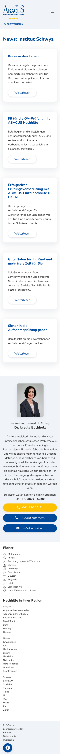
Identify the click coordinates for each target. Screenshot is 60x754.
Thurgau (7, 688)
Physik (10, 557)
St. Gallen (8, 684)
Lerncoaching (14, 586)
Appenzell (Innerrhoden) (16, 613)
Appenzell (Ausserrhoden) (16, 610)
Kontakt (7, 732)
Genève (7, 632)
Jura (5, 645)
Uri (4, 695)
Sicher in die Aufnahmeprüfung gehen (28, 327)
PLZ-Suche (8, 725)
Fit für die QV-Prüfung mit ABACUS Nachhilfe (29, 120)
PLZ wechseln (14, 24)
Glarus (6, 638)
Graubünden (9, 641)
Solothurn (8, 680)
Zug (5, 706)
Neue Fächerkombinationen (21, 590)
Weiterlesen (22, 93)
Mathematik (13, 554)
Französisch (13, 572)
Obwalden (8, 667)
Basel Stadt (9, 621)
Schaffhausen (10, 671)
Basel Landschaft (12, 617)
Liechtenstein (10, 649)
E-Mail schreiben (32, 528)
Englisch (10, 579)
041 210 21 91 (32, 507)
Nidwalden (8, 660)
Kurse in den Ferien (23, 56)
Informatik (12, 568)
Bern (5, 624)
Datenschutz (9, 736)
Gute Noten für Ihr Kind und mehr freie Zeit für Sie (30, 261)
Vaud (5, 699)
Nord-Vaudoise (10, 663)
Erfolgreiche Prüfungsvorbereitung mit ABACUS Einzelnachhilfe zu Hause (29, 191)
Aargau (7, 606)
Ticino (6, 691)
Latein (10, 583)
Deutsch (11, 575)
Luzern (6, 652)
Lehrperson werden (13, 728)
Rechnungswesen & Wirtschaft (23, 561)
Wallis (6, 702)
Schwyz (7, 677)
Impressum (8, 739)
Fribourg (7, 628)
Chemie (11, 565)
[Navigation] (52, 13)
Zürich (6, 709)
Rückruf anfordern (32, 518)
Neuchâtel (8, 656)
